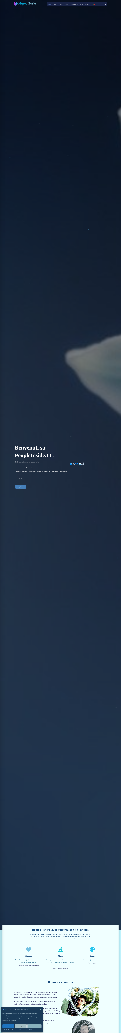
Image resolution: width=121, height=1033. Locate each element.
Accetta (8, 1026)
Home (49, 4)
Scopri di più (21, 487)
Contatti (87, 4)
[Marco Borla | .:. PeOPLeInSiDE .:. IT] (25, 4)
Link (81, 4)
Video (66, 4)
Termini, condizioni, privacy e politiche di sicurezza (25, 1030)
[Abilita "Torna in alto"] (118, 1022)
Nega (20, 1026)
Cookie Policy (7, 1030)
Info (55, 4)
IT (96, 4)
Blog (61, 4)
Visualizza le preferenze (34, 1026)
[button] (40, 1009)
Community (74, 4)
